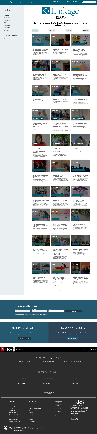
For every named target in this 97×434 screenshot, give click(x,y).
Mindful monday (7, 27)
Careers (5, 18)
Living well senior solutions (9, 23)
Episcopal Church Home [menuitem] (72, 362)
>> (65, 290)
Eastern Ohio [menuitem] (48, 378)
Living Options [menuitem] (56, 1)
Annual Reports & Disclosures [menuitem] (35, 408)
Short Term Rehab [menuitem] (12, 412)
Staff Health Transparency (19, 430)
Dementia (5, 22)
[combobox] (88, 2)
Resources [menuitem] (31, 412)
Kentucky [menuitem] (75, 383)
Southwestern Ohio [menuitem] (48, 383)
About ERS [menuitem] (75, 1)
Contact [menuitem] (59, 402)
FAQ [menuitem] (30, 410)
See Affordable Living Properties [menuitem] (48, 393)
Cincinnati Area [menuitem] (22, 378)
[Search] (95, 2)
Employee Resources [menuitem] (58, 413)
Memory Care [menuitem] (11, 408)
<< (53, 290)
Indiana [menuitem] (75, 378)
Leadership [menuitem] (31, 406)
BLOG (84, 349)
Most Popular (52, 30)
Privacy (15, 428)
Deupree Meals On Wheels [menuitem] (14, 419)
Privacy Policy (43, 314)
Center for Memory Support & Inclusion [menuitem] (16, 417)
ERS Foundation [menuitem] (32, 421)
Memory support (7, 25)
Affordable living (7, 15)
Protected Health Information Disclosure (26, 428)
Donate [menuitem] (58, 405)
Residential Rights (39, 428)
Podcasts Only (86, 30)
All (35, 30)
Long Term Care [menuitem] (12, 410)
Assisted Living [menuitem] (12, 406)
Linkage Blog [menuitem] (31, 414)
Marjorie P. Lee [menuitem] (48, 362)
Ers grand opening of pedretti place (11, 35)
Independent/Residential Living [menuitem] (15, 403)
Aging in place (6, 17)
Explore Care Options (24, 338)
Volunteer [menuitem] (31, 419)
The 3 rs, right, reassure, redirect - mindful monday (13, 37)
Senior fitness (6, 29)
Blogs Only (69, 30)
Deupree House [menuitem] (24, 362)
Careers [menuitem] (30, 417)
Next (67, 290)
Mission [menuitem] (30, 403)
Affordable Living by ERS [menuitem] (14, 414)
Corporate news (7, 20)
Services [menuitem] (66, 1)
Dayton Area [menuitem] (22, 383)
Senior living (6, 30)
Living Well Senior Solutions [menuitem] (14, 421)
